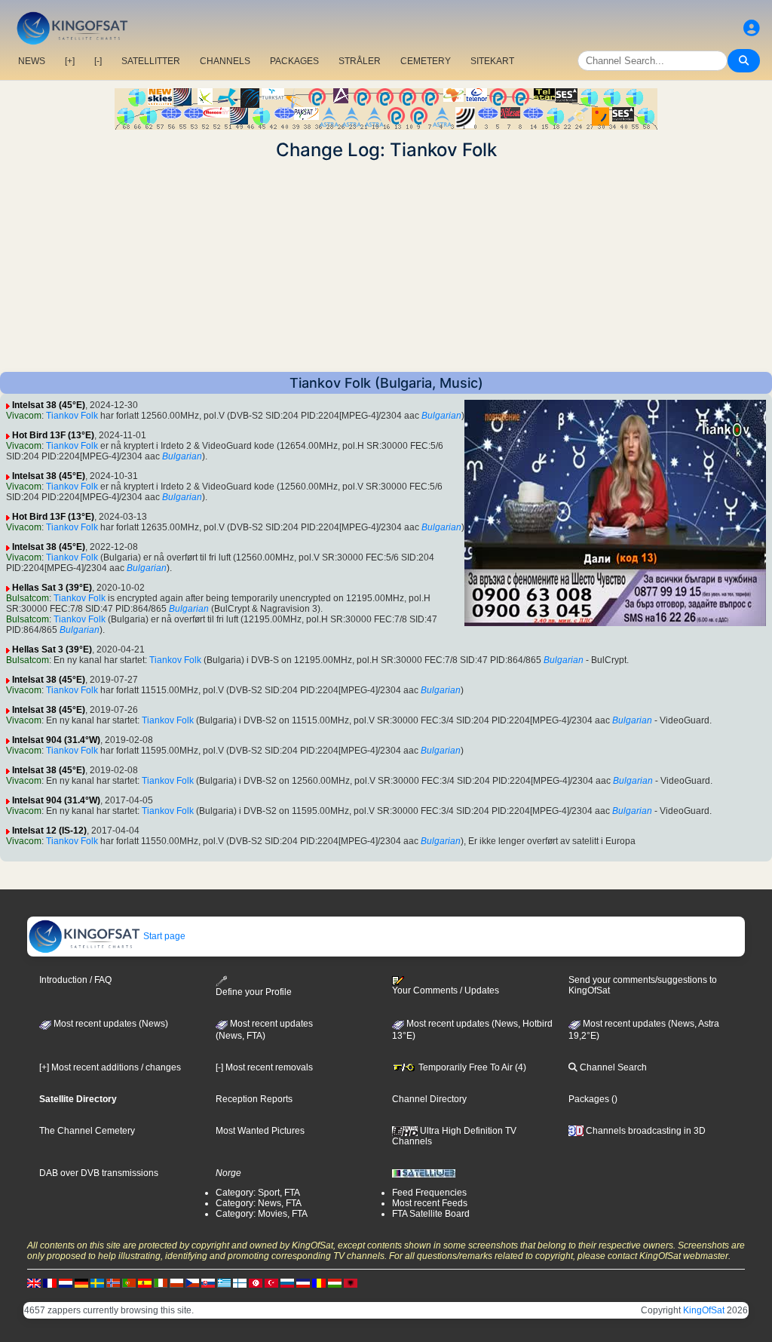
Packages (588, 1099)
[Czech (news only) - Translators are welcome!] (192, 1282)
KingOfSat (704, 1310)
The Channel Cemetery (87, 1130)
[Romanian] (319, 1282)
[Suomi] (240, 1282)
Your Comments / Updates (445, 990)
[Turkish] (271, 1282)
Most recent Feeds (429, 1203)
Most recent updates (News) (109, 1023)
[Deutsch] (81, 1282)
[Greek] (224, 1282)
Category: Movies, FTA (262, 1213)
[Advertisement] (386, 266)
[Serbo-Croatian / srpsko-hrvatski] (303, 1282)
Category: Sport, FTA (258, 1192)
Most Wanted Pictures (260, 1130)
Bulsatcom (27, 598)
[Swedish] (97, 1282)
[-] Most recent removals (264, 1067)
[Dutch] (65, 1282)
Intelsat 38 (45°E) (48, 405)
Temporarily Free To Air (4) (471, 1067)
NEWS (31, 61)
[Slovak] (208, 1282)
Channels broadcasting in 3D (645, 1130)
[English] (34, 1282)
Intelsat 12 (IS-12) (49, 830)
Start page (163, 936)
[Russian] (287, 1282)
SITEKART (492, 61)
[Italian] (160, 1282)
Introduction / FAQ (75, 980)
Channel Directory (429, 1099)
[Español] (145, 1282)
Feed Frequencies (429, 1192)
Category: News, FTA (259, 1203)
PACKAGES (294, 61)
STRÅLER (360, 61)
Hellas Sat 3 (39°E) (52, 587)
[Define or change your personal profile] (751, 28)
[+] (70, 61)
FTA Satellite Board (431, 1213)
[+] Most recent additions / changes (110, 1067)
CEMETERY (425, 61)
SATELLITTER (150, 61)
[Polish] (176, 1282)
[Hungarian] (335, 1282)
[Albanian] (350, 1282)
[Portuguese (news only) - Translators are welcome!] (129, 1282)
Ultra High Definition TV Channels (454, 1136)
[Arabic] (255, 1282)
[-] (98, 61)
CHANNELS (225, 61)
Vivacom (23, 415)
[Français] (50, 1282)
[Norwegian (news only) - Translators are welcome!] (113, 1282)
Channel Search (612, 1067)
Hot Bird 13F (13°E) (53, 435)
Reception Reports (254, 1099)
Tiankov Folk (72, 415)
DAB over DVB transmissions (98, 1173)
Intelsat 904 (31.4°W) (56, 740)
